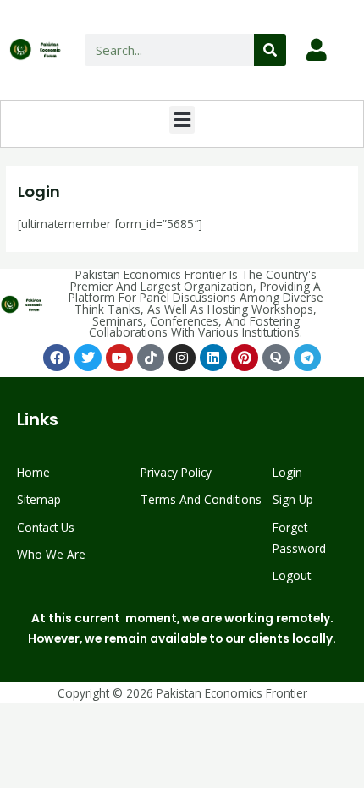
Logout (292, 575)
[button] (182, 120)
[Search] (270, 50)
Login (287, 472)
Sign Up (293, 499)
